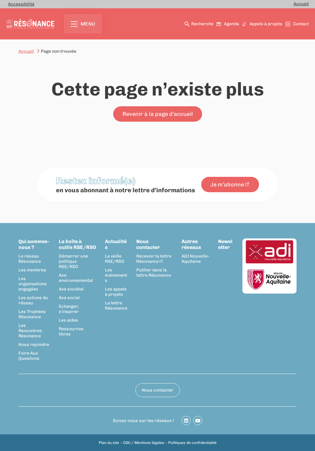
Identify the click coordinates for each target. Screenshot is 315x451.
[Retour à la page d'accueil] (30, 24)
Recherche (202, 23)
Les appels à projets (116, 291)
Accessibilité (21, 4)
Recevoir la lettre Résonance (153, 259)
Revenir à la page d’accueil (157, 114)
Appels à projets (265, 23)
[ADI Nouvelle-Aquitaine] (269, 252)
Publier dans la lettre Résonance (153, 272)
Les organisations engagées (32, 284)
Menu (88, 24)
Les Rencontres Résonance (30, 331)
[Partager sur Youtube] (197, 420)
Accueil (301, 3)
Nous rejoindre (33, 344)
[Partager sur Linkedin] (186, 420)
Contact (301, 23)
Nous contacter (148, 244)
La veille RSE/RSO (114, 259)
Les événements (116, 275)
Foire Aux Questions (28, 356)
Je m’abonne (227, 184)
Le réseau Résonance (29, 259)
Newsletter (225, 244)
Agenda (231, 23)
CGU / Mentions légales (143, 443)
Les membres (32, 270)
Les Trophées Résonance (32, 314)
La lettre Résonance (116, 305)
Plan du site (109, 443)
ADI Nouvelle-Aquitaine (195, 259)
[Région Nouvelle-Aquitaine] (269, 280)
